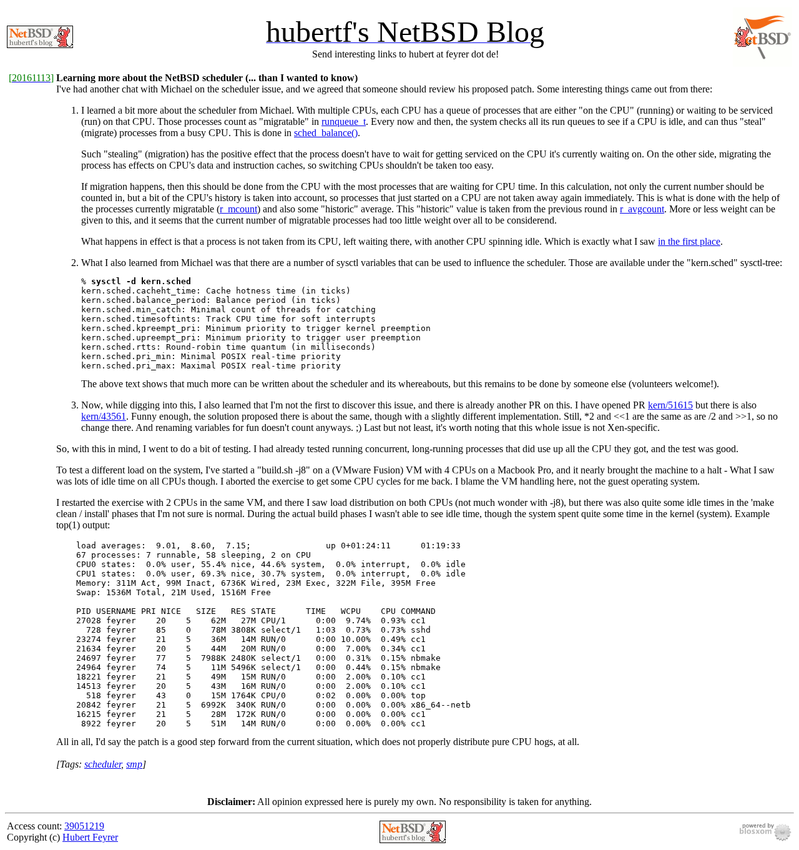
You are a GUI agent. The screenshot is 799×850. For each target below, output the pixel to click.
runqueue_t (343, 121)
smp (134, 764)
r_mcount (238, 209)
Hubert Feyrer (90, 837)
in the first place (689, 241)
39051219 (84, 826)
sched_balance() (326, 132)
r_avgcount (642, 209)
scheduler (102, 764)
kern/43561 (103, 416)
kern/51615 (670, 405)
